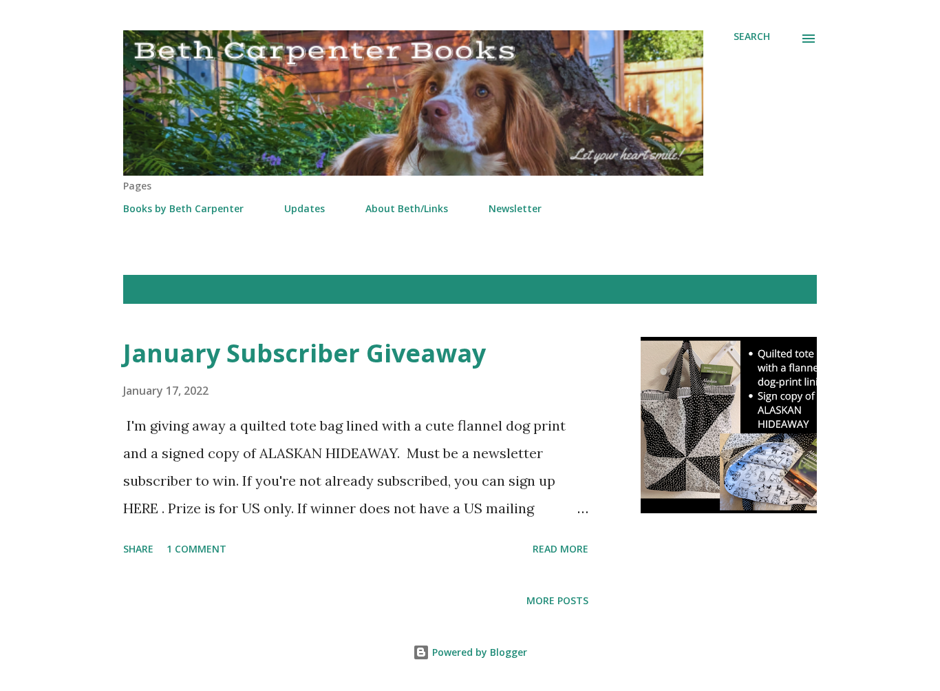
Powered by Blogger (478, 652)
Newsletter (515, 208)
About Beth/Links (406, 208)
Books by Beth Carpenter (183, 208)
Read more (560, 548)
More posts (557, 600)
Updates (304, 208)
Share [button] (138, 548)
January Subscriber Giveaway (304, 353)
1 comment (196, 548)
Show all (782, 289)
